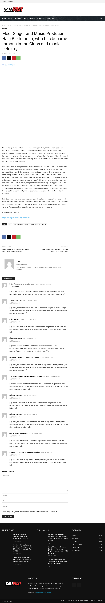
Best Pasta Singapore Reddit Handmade (24, 357)
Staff (5, 53)
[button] (100, 18)
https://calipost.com (22, 264)
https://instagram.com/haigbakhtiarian (16, 218)
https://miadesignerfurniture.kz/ (21, 284)
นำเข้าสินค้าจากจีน (15, 300)
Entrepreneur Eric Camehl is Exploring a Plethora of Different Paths (55, 251)
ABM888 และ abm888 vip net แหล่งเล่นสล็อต (24, 452)
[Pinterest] (14, 58)
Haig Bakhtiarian (18, 224)
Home (4, 25)
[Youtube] (102, 1)
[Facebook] (92, 1)
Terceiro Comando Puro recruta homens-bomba (27, 376)
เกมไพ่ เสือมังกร (14, 319)
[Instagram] (94, 1)
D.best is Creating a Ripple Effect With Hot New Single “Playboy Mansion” (16, 251)
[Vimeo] (99, 1)
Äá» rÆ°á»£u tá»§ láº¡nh (18, 433)
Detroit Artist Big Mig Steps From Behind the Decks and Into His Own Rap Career (22, 559)
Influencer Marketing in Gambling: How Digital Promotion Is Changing (20, 536)
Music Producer (35, 224)
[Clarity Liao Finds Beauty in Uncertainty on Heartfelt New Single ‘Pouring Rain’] (41, 562)
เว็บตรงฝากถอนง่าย (15, 338)
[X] (97, 1)
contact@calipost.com (43, 593)
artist (10, 224)
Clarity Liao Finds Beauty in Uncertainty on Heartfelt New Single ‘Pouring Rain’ (57, 561)
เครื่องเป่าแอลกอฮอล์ (15, 395)
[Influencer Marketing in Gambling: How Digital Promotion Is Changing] (6, 537)
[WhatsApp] (18, 58)
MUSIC (10, 25)
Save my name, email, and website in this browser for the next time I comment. (30, 512)
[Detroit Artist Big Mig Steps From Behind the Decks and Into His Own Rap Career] (6, 560)
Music (27, 224)
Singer (44, 224)
